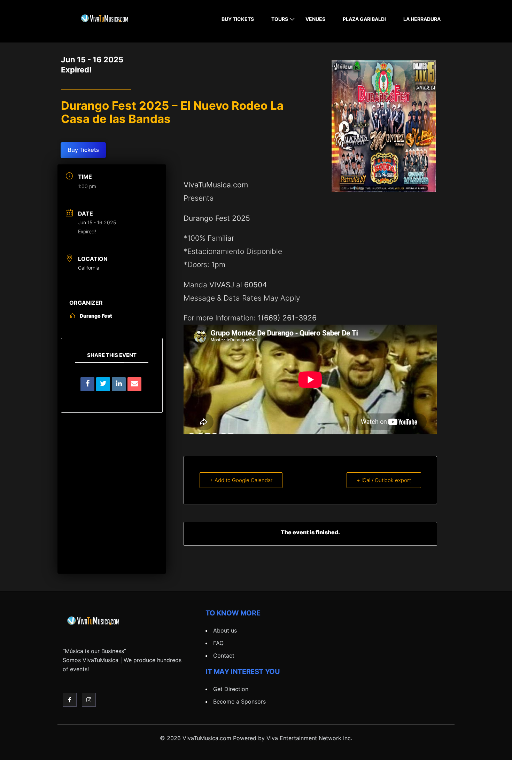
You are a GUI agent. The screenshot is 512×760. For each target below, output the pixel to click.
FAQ (218, 642)
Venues (315, 19)
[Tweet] (103, 384)
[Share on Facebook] (87, 384)
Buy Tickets (238, 19)
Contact (223, 655)
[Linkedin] (119, 384)
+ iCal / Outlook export (384, 480)
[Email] (134, 384)
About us (225, 630)
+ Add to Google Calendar (241, 480)
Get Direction (230, 688)
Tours (279, 19)
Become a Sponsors (239, 701)
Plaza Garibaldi (364, 19)
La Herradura (422, 19)
